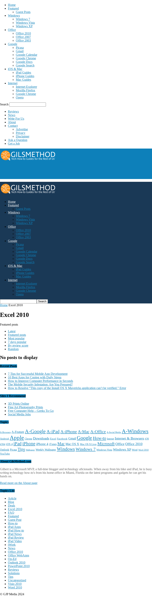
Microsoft (106, 443)
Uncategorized (17, 580)
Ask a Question (17, 140)
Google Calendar (26, 54)
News (11, 115)
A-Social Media (114, 432)
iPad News (15, 534)
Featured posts (17, 334)
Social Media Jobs (19, 414)
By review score (18, 345)
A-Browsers (5, 432)
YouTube (5, 453)
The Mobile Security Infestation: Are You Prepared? (40, 384)
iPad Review (16, 537)
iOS (147, 438)
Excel (53, 438)
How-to (99, 438)
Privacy (20, 133)
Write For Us (16, 118)
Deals (11, 505)
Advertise (22, 129)
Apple (17, 437)
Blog (11, 502)
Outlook (4, 449)
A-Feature (17, 432)
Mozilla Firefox (25, 90)
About (12, 122)
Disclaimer (22, 136)
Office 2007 (23, 37)
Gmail (20, 51)
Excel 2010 (15, 509)
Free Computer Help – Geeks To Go (31, 410)
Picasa (20, 47)
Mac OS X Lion (88, 444)
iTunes (53, 444)
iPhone (28, 443)
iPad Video (15, 541)
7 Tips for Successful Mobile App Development (37, 373)
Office (12, 29)
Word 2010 (143, 450)
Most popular (16, 338)
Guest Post (14, 519)
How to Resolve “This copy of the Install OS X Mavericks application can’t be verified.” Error (67, 388)
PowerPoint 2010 (19, 566)
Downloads (41, 438)
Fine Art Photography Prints (25, 407)
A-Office (98, 431)
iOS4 (2, 444)
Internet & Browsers (129, 438)
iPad (17, 443)
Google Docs (24, 61)
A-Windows (135, 431)
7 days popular (17, 342)
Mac (61, 443)
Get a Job (14, 143)
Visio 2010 (15, 584)
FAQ (11, 512)
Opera (20, 97)
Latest (11, 331)
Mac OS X (72, 444)
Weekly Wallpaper (46, 449)
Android (4, 438)
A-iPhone (68, 431)
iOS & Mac (15, 69)
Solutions (14, 573)
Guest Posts (23, 12)
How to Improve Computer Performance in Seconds (40, 381)
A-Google (35, 431)
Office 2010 (23, 33)
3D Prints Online (18, 403)
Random (13, 349)
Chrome (28, 438)
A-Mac (83, 431)
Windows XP (24, 26)
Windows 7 (23, 19)
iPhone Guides (25, 76)
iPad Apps (14, 527)
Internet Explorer (26, 86)
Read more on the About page (18, 483)
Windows (14, 15)
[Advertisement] (46, 172)
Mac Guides (23, 79)
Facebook (62, 438)
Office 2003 (23, 40)
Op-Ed (12, 559)
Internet (12, 83)
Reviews (13, 111)
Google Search (25, 65)
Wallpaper (30, 450)
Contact (13, 125)
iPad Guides (23, 72)
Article (12, 498)
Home (12, 5)
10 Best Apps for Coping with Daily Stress (34, 377)
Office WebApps (18, 555)
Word (135, 449)
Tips (21, 449)
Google (12, 44)
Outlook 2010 (16, 562)
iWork (12, 544)
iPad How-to (16, 530)
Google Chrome (26, 58)
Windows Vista (25, 22)
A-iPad (53, 431)
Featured (13, 8)
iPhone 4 (42, 444)
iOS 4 (9, 444)
